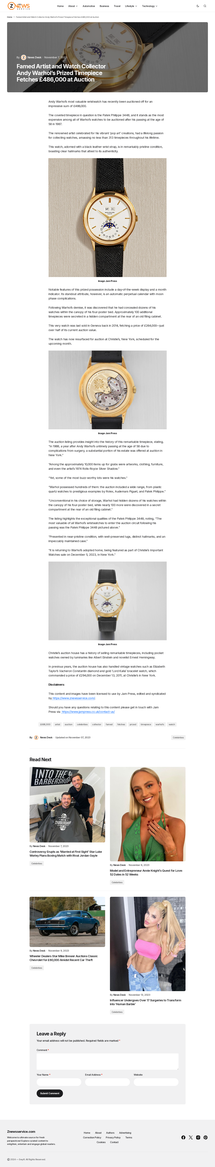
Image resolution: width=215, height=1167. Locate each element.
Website (138, 1074)
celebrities (82, 724)
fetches (121, 724)
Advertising (125, 1132)
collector (96, 724)
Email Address (93, 1074)
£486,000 (45, 724)
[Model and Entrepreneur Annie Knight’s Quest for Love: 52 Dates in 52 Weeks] (148, 814)
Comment (43, 1050)
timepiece (146, 724)
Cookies (101, 1142)
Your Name (43, 1074)
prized (133, 724)
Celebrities (178, 737)
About (98, 1132)
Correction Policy (92, 1137)
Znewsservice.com (21, 1131)
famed (109, 724)
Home (9, 17)
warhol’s (160, 724)
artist (57, 724)
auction (68, 724)
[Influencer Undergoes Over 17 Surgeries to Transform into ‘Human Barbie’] (148, 944)
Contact (114, 1142)
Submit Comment (49, 1093)
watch (172, 724)
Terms (128, 1137)
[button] (198, 6)
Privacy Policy (113, 1137)
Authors (110, 1132)
